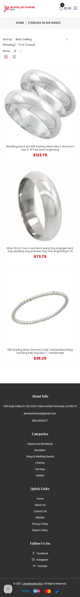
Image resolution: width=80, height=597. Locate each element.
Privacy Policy (40, 523)
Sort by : (8, 39)
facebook (42, 553)
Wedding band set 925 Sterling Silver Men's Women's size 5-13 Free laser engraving (40, 148)
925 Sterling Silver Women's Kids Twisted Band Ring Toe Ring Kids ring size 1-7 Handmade (40, 351)
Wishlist (40, 517)
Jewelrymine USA (32, 583)
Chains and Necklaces (40, 443)
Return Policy (40, 530)
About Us (40, 504)
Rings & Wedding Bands (40, 456)
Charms (40, 462)
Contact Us (40, 511)
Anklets (40, 475)
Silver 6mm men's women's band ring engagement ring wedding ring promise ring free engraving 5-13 (40, 249)
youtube (42, 566)
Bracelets (40, 450)
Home (20, 23)
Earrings (40, 469)
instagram (42, 559)
